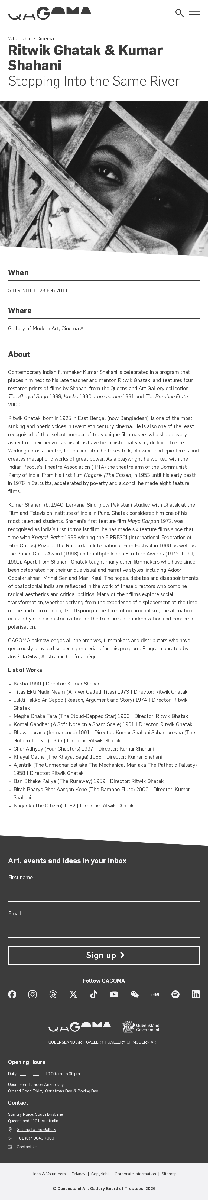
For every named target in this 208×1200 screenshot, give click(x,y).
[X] (73, 994)
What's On (20, 38)
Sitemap (169, 1173)
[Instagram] (32, 994)
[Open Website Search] (180, 13)
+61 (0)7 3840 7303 (35, 1138)
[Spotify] (175, 994)
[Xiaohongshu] (155, 994)
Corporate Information (135, 1173)
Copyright (100, 1173)
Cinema (45, 38)
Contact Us (27, 1146)
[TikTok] (94, 994)
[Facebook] (12, 994)
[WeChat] (135, 994)
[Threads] (53, 994)
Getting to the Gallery (36, 1129)
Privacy (79, 1173)
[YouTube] (114, 994)
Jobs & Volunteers (49, 1173)
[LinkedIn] (196, 994)
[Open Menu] (194, 13)
